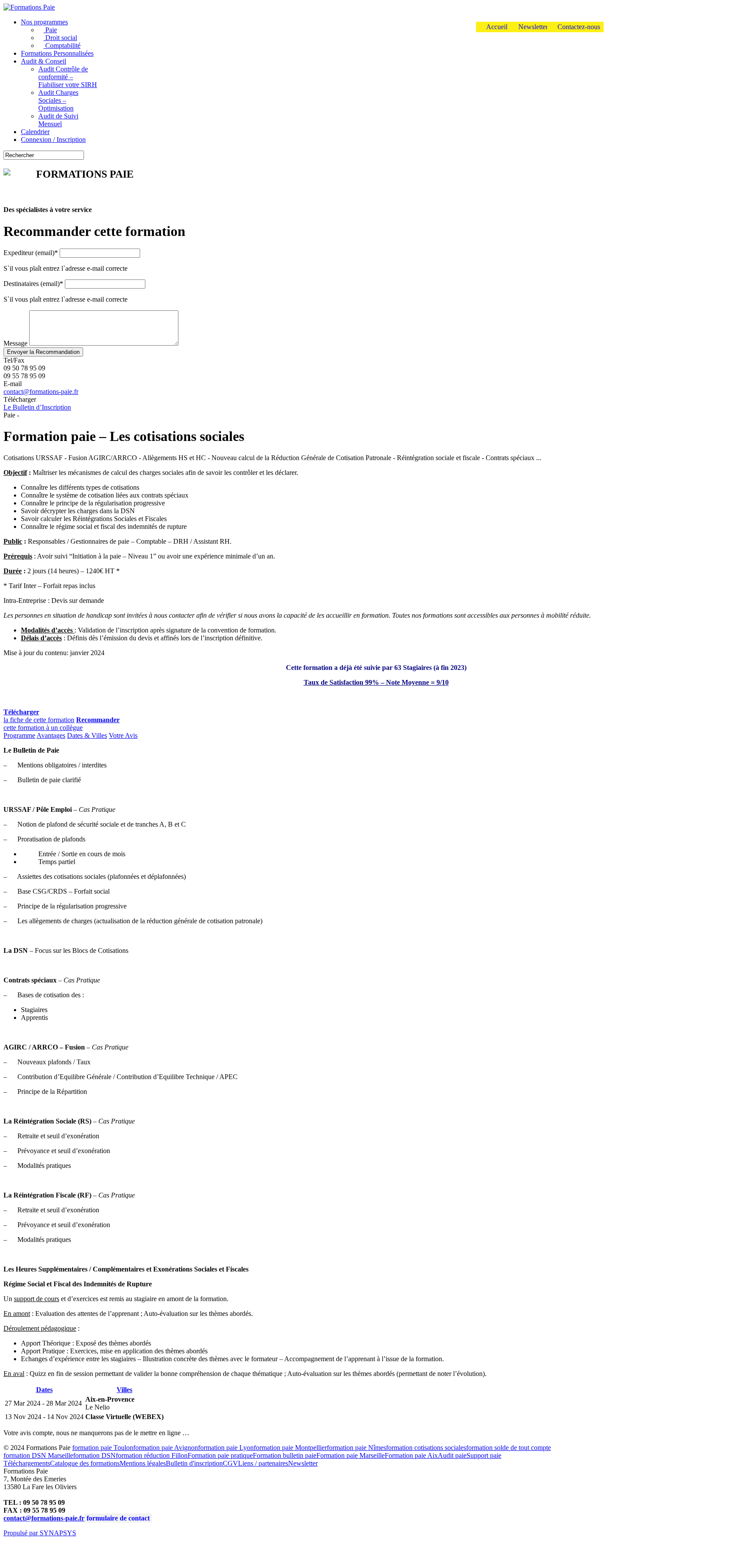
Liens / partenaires (263, 1463)
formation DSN (94, 1455)
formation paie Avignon (165, 1447)
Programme (19, 735)
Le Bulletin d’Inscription (37, 407)
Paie (50, 30)
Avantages (51, 735)
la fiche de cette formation (38, 715)
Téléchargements (26, 1463)
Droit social (60, 37)
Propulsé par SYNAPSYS (39, 1533)
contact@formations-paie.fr (40, 391)
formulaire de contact (118, 1518)
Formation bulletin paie (284, 1455)
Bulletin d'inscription (194, 1463)
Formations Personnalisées (57, 53)
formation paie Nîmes (356, 1447)
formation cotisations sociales (426, 1447)
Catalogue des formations (85, 1463)
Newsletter (532, 26)
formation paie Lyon (226, 1447)
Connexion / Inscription (53, 139)
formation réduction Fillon (152, 1455)
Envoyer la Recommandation (43, 352)
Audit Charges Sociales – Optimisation (58, 100)
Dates (44, 1389)
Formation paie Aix (411, 1455)
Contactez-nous (578, 26)
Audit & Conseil (43, 61)
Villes (124, 1389)
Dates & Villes (87, 735)
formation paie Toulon (102, 1447)
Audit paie (452, 1455)
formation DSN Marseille (38, 1455)
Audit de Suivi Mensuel (58, 120)
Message (15, 343)
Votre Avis (123, 735)
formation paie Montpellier (290, 1447)
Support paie (484, 1455)
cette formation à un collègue (61, 723)
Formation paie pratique (220, 1455)
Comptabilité (62, 45)
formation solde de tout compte (508, 1447)
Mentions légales (143, 1463)
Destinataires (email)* (33, 283)
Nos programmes (44, 22)
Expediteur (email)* (30, 252)
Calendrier (35, 131)
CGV (230, 1463)
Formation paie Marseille (350, 1455)
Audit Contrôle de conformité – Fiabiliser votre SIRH (67, 76)
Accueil (496, 26)
